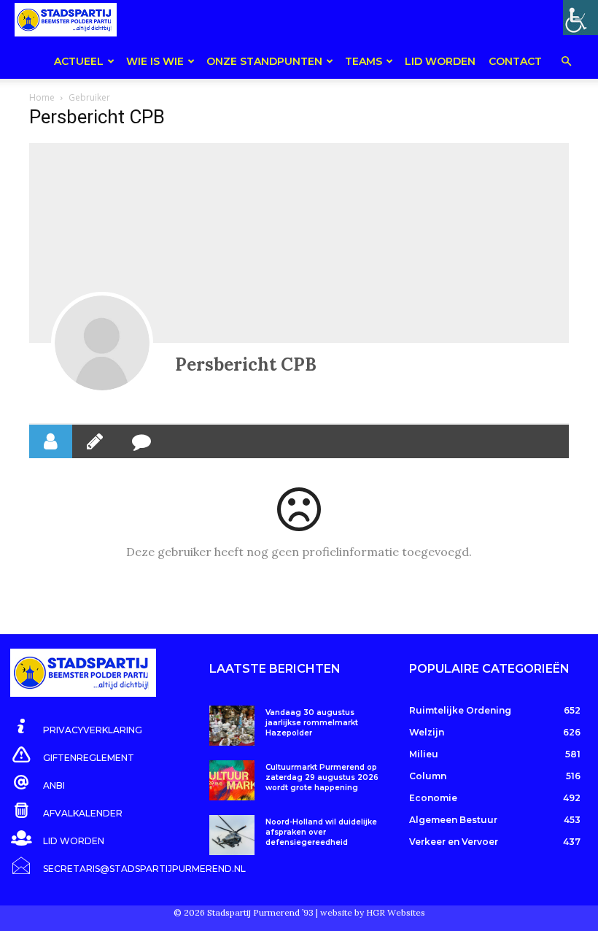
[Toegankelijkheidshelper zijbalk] (580, 17)
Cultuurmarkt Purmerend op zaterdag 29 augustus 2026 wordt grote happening (321, 777)
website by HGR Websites (372, 912)
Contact (515, 61)
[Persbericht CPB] (102, 343)
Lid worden (440, 61)
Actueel (79, 61)
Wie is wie (155, 61)
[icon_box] (76, 727)
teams (363, 61)
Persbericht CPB (246, 364)
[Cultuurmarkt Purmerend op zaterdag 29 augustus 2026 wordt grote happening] (231, 780)
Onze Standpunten (264, 61)
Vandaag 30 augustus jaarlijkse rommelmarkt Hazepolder (311, 723)
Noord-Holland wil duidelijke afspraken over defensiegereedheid (321, 832)
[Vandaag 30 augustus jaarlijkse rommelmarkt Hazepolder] (231, 726)
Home (42, 97)
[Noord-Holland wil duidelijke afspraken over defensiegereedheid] (231, 835)
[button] (565, 62)
